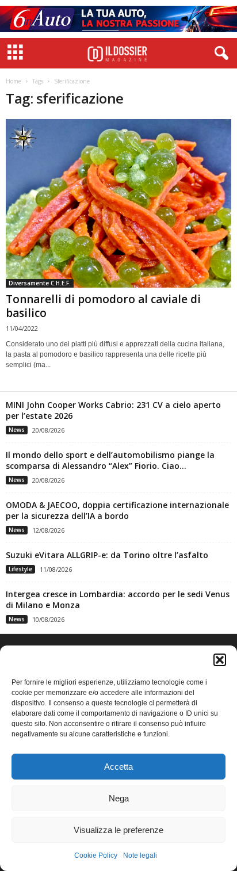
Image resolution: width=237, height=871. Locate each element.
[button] (219, 660)
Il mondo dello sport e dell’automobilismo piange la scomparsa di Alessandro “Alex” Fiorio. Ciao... (110, 460)
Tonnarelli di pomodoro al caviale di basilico (103, 306)
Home (13, 81)
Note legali (140, 855)
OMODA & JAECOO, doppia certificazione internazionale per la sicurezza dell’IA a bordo (117, 510)
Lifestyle (20, 569)
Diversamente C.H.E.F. (40, 283)
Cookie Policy (95, 855)
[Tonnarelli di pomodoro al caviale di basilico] (118, 203)
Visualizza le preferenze (118, 830)
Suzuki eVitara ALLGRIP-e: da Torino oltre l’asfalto (107, 554)
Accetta (118, 766)
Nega (119, 798)
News (17, 430)
